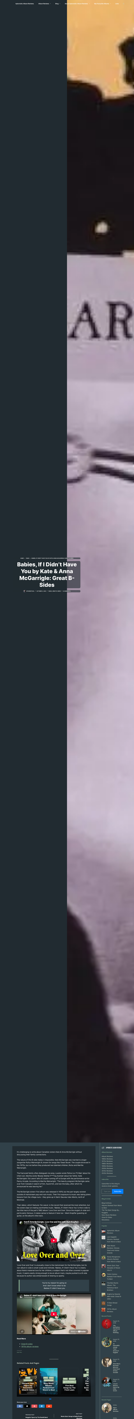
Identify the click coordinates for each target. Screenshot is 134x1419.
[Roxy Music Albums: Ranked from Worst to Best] (48, 1369)
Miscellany (105, 1220)
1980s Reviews (107, 1163)
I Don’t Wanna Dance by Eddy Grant (116, 1387)
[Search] (123, 3)
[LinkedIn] (42, 1406)
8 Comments (66, 591)
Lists (117, 4)
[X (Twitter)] (27, 1406)
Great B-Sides (56, 591)
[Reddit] (49, 1406)
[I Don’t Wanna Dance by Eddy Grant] (107, 1378)
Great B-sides (27, 1344)
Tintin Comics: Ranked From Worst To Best (114, 1276)
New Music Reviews (109, 1215)
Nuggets (105, 1212)
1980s (50, 591)
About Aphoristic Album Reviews (76, 4)
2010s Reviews (107, 1171)
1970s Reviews (107, 1161)
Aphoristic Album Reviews (24, 4)
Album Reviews (43, 4)
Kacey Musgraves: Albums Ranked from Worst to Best (114, 1259)
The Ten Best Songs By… (111, 1210)
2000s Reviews (107, 1168)
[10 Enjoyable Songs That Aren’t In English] (107, 1338)
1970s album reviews (30, 1347)
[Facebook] (20, 1406)
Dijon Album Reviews (116, 1409)
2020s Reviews (107, 1173)
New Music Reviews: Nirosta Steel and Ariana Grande (116, 1368)
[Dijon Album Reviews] (107, 1404)
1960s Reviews (107, 1159)
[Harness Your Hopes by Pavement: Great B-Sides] (28, 1369)
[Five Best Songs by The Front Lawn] (69, 1369)
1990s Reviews (107, 1166)
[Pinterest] (34, 1406)
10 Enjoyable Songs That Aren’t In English (116, 1348)
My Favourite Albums (101, 4)
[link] (28, 1381)
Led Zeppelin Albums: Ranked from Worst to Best (114, 1239)
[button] (88, 1378)
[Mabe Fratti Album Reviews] (107, 1417)
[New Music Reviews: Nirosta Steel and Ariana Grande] (107, 1358)
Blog (57, 4)
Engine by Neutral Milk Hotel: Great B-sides (114, 1296)
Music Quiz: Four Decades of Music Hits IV (113, 1268)
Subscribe (117, 1191)
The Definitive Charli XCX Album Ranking (116, 1329)
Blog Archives (107, 1203)
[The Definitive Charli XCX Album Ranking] (107, 1320)
